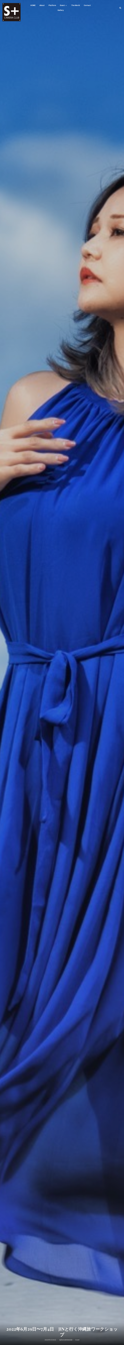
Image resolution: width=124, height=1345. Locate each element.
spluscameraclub (65, 1340)
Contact (87, 5)
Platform (52, 5)
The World (75, 5)
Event (62, 5)
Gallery (61, 10)
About (42, 5)
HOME (32, 5)
